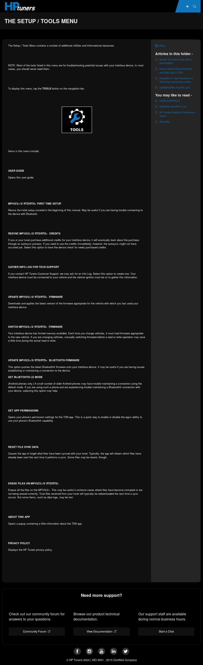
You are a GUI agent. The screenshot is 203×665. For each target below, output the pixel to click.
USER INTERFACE (169, 100)
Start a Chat (166, 631)
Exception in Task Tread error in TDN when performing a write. (176, 79)
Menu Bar (164, 121)
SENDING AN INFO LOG (173, 106)
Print (162, 46)
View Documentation (99, 631)
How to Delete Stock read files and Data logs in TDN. (175, 70)
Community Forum (34, 631)
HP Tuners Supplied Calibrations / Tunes (177, 114)
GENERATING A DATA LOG (174, 87)
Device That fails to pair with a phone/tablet (175, 61)
